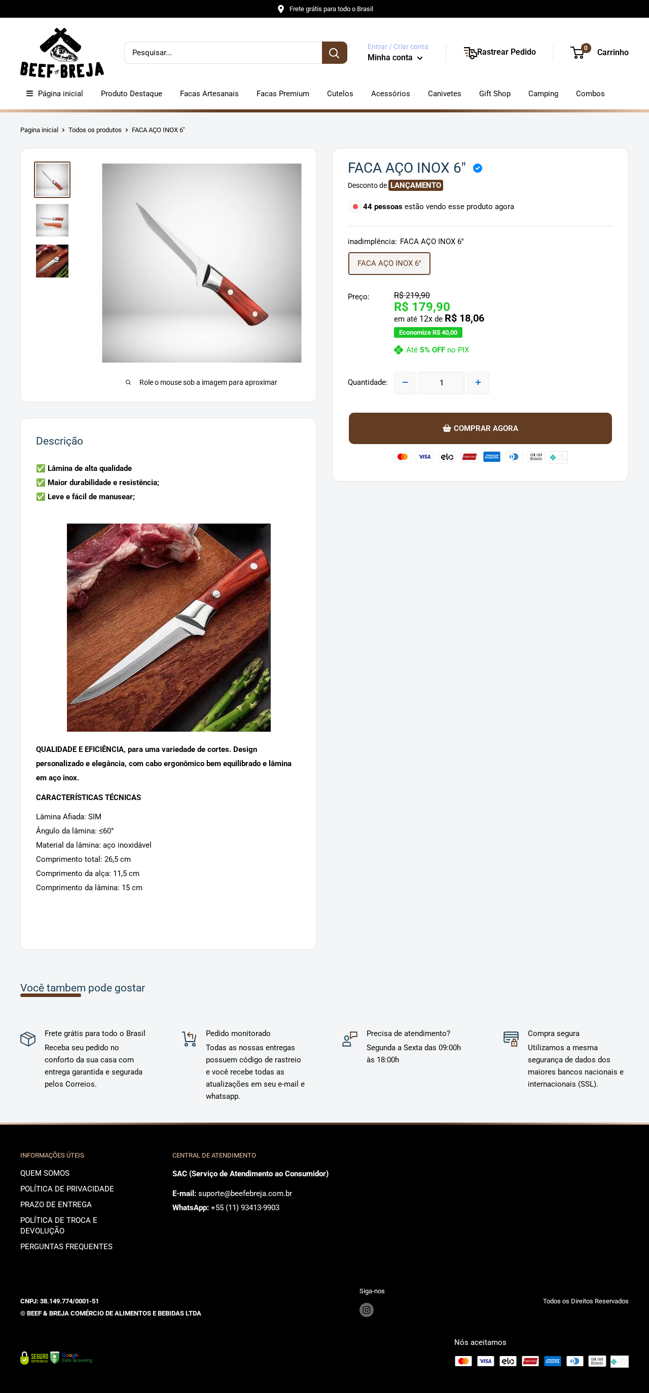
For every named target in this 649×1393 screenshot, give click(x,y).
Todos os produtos (95, 130)
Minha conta (391, 57)
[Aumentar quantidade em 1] (478, 382)
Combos (590, 93)
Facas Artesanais (209, 93)
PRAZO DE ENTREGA (56, 1204)
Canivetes (444, 93)
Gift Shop (495, 93)
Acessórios (390, 93)
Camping (543, 93)
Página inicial (60, 93)
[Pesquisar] (334, 53)
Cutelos (340, 93)
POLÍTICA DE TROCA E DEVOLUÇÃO (58, 1226)
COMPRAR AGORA (486, 427)
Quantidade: (368, 382)
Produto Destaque (131, 93)
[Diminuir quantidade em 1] (405, 382)
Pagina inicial (39, 130)
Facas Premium (283, 93)
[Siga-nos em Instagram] (366, 1310)
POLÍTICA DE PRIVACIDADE (67, 1188)
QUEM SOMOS (44, 1173)
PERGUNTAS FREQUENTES (66, 1246)
